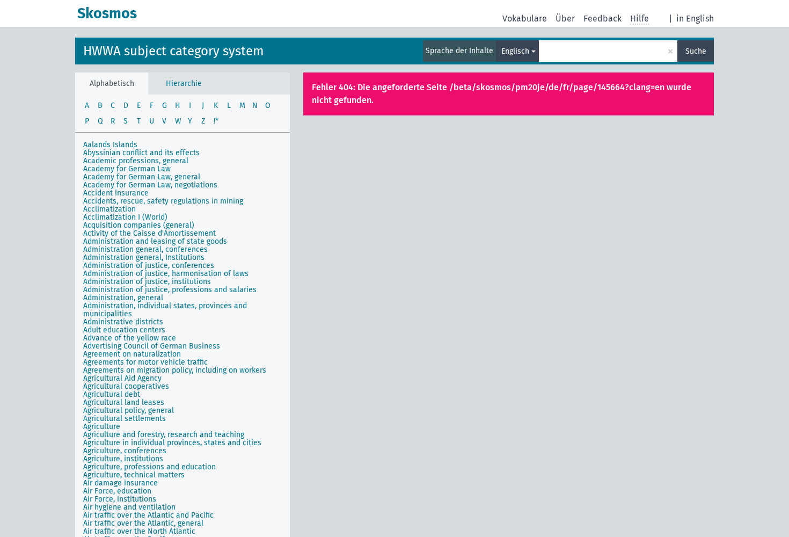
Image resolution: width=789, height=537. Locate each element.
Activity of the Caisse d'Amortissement (149, 233)
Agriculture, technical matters (134, 475)
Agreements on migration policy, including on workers (174, 370)
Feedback (602, 18)
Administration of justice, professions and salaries (170, 289)
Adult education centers (124, 330)
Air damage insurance (120, 483)
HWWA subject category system (173, 51)
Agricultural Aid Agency (122, 378)
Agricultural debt (111, 394)
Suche (695, 51)
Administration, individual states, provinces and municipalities (165, 309)
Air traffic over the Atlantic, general (143, 523)
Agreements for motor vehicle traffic (145, 362)
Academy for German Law (127, 168)
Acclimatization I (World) (125, 217)
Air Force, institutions (119, 499)
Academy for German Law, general (141, 177)
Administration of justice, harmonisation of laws (166, 273)
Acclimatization (109, 209)
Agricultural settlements (124, 418)
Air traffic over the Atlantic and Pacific (148, 515)
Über (565, 18)
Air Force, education (117, 491)
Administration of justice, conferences (148, 265)
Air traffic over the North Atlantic (139, 531)
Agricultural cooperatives (126, 386)
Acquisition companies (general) (138, 225)
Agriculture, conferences (124, 450)
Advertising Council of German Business (151, 346)
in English (695, 18)
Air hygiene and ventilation (129, 507)
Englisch (515, 51)
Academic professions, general (135, 160)
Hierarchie (184, 83)
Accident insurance (116, 193)
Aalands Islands (110, 144)
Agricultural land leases (123, 402)
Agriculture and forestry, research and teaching (163, 434)
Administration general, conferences (145, 249)
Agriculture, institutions (123, 458)
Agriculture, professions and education (149, 466)
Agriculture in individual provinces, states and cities (172, 442)
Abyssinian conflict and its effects (141, 152)
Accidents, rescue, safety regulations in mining (163, 201)
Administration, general (123, 297)
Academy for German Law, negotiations (150, 185)
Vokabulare (524, 18)
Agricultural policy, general (128, 410)
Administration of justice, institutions (147, 281)
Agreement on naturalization (132, 354)
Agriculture (101, 426)
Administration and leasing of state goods (155, 241)
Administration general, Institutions (143, 257)
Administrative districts (123, 321)
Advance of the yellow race (129, 338)
